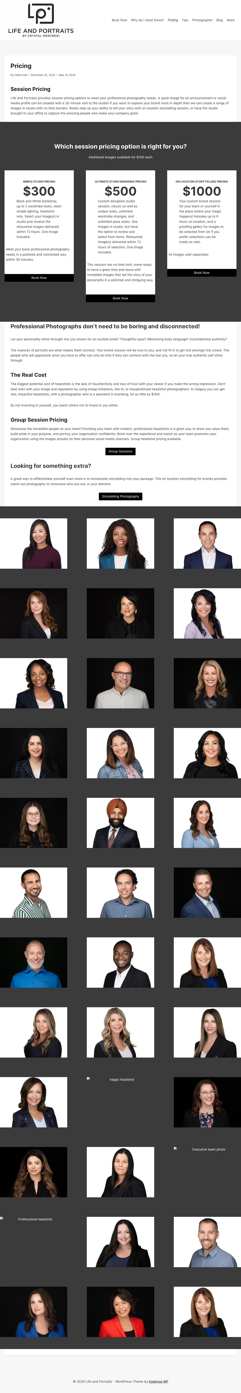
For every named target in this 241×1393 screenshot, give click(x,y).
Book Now (119, 20)
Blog (219, 20)
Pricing (173, 20)
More (231, 20)
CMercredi (20, 74)
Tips (185, 20)
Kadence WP (158, 1381)
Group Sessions (120, 451)
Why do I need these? (147, 20)
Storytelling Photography (120, 496)
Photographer (202, 20)
